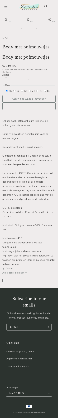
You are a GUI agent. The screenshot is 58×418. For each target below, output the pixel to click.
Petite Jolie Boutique (25, 412)
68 (25, 91)
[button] (6, 6)
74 (33, 91)
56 (10, 91)
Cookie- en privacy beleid (20, 351)
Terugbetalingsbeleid (17, 366)
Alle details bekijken (13, 272)
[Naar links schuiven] (21, 28)
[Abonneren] (47, 327)
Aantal (5, 75)
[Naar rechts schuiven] (36, 28)
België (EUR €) (16, 393)
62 (18, 91)
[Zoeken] (45, 6)
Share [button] (9, 268)
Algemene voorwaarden (19, 358)
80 (41, 91)
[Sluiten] (3, 280)
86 (48, 91)
